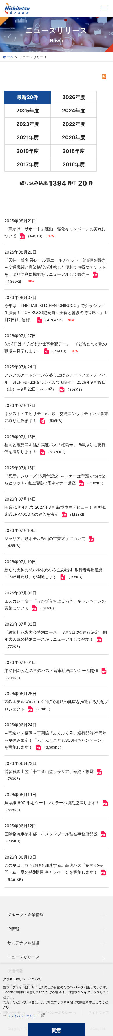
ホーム (8, 57)
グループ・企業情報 (25, 914)
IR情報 (13, 928)
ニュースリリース (23, 956)
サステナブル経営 (23, 942)
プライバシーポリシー (23, 1016)
